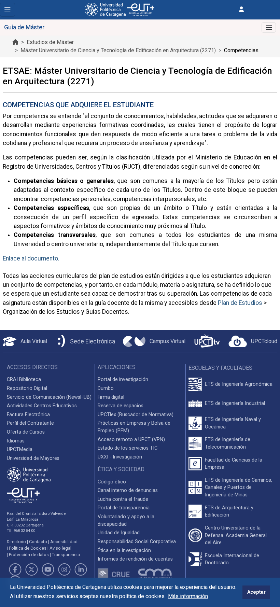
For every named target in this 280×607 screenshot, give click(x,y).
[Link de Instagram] (64, 569)
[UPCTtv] (207, 342)
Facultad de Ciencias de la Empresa (233, 463)
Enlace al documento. (31, 258)
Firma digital (111, 397)
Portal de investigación (123, 379)
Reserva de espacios (120, 406)
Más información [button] (188, 596)
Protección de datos (29, 554)
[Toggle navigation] (7, 10)
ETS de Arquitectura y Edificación (229, 511)
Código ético (112, 482)
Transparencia (66, 554)
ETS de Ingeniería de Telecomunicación (227, 443)
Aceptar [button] (256, 592)
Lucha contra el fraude (123, 499)
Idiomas (16, 441)
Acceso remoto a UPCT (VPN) (131, 439)
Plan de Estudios (240, 302)
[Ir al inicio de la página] (15, 42)
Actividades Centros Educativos (42, 406)
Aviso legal (60, 548)
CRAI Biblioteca (24, 379)
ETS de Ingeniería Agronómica (238, 384)
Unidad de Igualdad (119, 533)
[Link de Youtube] (48, 569)
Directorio (16, 541)
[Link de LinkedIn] (81, 569)
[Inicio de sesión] (241, 9)
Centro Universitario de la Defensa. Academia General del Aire (236, 535)
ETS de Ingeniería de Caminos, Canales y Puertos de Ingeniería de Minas (238, 487)
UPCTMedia (19, 449)
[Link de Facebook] (15, 569)
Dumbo (106, 388)
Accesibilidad (64, 541)
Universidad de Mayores (33, 458)
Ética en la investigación (124, 550)
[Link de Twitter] (31, 569)
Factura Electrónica (28, 415)
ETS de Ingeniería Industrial (235, 403)
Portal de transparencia (124, 508)
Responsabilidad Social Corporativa (137, 542)
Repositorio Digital (27, 388)
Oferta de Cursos (26, 432)
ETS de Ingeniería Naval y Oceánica (233, 423)
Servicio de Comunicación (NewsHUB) (49, 397)
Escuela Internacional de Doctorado (232, 559)
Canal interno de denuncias (128, 490)
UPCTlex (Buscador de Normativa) (135, 415)
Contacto (38, 541)
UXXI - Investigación (120, 457)
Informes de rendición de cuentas (135, 559)
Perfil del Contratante (30, 423)
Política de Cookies (27, 548)
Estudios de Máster (50, 42)
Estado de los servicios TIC (127, 448)
